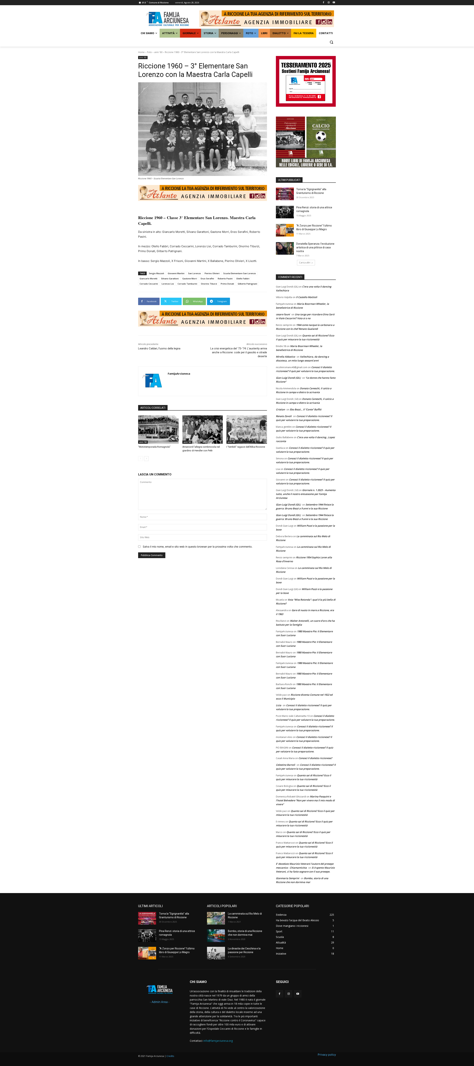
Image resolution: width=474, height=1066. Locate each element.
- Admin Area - (159, 1002)
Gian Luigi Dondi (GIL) (288, 377)
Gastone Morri (189, 278)
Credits (170, 1056)
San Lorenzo (194, 273)
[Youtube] (334, 3)
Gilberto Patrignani (247, 283)
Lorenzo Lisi (168, 283)
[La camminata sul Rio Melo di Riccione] (216, 918)
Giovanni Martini (176, 273)
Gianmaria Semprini (287, 878)
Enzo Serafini (207, 278)
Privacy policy (327, 1054)
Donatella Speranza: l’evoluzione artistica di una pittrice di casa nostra (315, 247)
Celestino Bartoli (285, 764)
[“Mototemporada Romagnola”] (158, 429)
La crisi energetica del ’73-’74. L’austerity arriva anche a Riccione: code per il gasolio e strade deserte (238, 352)
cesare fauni (283, 314)
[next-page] (146, 458)
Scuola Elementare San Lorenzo (239, 273)
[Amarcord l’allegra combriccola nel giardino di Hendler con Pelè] (202, 429)
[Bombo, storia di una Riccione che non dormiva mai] (216, 935)
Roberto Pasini (225, 278)
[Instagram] (328, 3)
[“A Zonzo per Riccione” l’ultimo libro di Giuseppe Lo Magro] (285, 230)
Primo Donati (227, 283)
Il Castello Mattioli (306, 297)
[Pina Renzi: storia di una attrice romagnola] (285, 212)
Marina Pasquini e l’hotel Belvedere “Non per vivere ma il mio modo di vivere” (305, 800)
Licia (278, 705)
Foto (149, 52)
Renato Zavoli (284, 416)
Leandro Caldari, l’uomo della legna (159, 348)
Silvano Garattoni (170, 278)
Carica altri (304, 262)
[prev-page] (140, 458)
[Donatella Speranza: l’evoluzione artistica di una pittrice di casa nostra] (285, 248)
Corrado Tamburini (187, 283)
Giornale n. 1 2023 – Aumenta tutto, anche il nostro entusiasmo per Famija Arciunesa (306, 494)
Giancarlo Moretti (148, 278)
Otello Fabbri (242, 278)
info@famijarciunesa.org (218, 1040)
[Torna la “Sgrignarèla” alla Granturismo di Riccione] (285, 194)
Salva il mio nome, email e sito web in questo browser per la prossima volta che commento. (197, 546)
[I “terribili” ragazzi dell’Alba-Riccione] (246, 429)
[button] (331, 42)
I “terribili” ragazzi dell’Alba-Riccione (245, 446)
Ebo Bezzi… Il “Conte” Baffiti (305, 409)
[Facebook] (323, 3)
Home (141, 52)
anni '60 (158, 52)
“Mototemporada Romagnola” (154, 446)
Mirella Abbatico (285, 356)
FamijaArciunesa (179, 373)
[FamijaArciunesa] (153, 381)
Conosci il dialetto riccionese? (315, 758)
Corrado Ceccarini (149, 283)
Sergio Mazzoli (156, 273)
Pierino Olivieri (212, 273)
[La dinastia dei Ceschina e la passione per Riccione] (216, 953)
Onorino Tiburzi (209, 283)
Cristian (280, 409)
